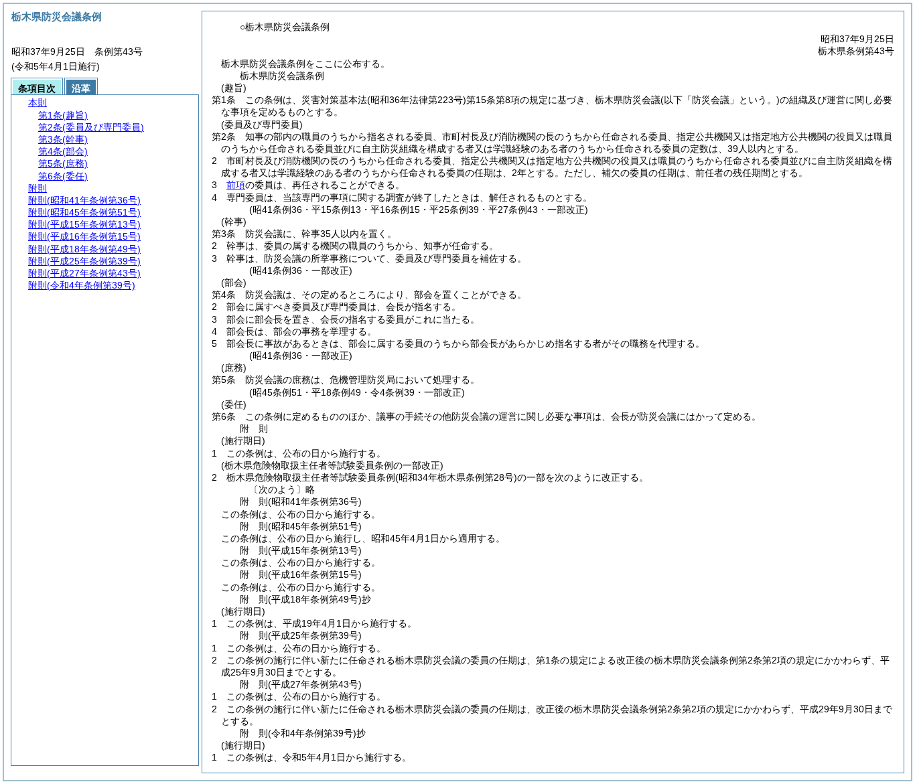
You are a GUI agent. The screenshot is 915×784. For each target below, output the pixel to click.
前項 (235, 184)
